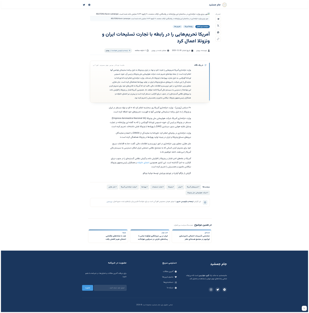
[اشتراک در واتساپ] (218, 32)
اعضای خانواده (143, 162)
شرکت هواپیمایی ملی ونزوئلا (197, 192)
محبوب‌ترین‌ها (167, 276)
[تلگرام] (89, 5)
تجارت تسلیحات (157, 187)
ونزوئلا (170, 187)
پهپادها (143, 187)
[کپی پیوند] (218, 39)
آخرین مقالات (168, 271)
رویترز (109, 201)
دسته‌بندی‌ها (168, 282)
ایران (179, 187)
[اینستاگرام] (211, 289)
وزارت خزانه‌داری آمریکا (128, 187)
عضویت (87, 288)
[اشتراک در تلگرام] (218, 19)
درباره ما (170, 287)
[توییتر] (84, 5)
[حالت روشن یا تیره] (304, 308)
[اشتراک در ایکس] (218, 25)
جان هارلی (112, 187)
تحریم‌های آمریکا (192, 187)
